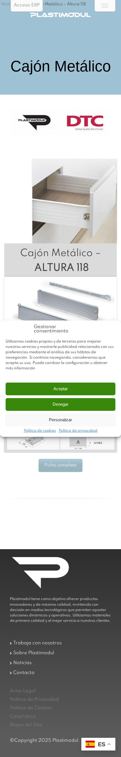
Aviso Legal (23, 691)
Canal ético (23, 716)
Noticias (22, 662)
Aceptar (60, 388)
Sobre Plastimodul (33, 653)
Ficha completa (60, 465)
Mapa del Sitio (26, 725)
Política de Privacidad (34, 699)
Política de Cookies (31, 708)
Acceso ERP (27, 5)
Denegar (60, 404)
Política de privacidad (78, 431)
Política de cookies (40, 431)
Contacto (24, 672)
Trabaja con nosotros (37, 643)
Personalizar (60, 419)
